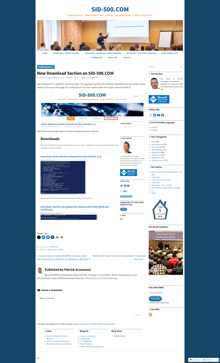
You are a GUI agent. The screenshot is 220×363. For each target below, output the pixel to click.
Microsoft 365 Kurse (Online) (141, 53)
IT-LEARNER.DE (86, 341)
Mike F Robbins (86, 344)
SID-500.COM (110, 9)
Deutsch (154, 127)
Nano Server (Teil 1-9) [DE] (161, 185)
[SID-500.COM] (110, 35)
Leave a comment (89, 78)
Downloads (97, 57)
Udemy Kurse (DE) (169, 53)
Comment (137, 315)
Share (153, 193)
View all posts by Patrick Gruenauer (101, 278)
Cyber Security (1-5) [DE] (160, 180)
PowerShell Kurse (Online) (66, 53)
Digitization (52, 249)
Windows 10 (156, 155)
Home (44, 53)
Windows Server (157, 160)
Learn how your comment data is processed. (95, 324)
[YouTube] (158, 115)
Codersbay (155, 177)
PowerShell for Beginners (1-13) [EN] (165, 188)
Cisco (153, 142)
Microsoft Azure (157, 150)
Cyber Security (156, 144)
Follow (155, 298)
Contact (127, 57)
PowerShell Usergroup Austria (91, 346)
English (61, 249)
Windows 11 (156, 158)
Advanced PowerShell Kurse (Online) (103, 53)
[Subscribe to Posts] (150, 316)
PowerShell (45, 67)
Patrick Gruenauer (49, 78)
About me (112, 57)
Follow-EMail (156, 287)
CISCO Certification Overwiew (58, 341)
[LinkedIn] (154, 115)
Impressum (155, 182)
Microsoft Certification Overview (59, 344)
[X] (150, 115)
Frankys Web (85, 339)
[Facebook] (162, 115)
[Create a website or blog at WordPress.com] (38, 358)
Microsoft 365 (156, 147)
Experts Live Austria (88, 336)
